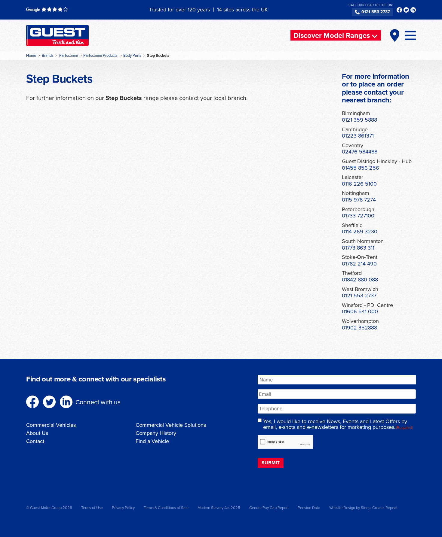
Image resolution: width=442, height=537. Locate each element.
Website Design (342, 507)
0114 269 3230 (359, 231)
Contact (35, 441)
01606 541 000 (360, 311)
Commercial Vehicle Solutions (171, 425)
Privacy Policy (123, 507)
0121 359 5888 (359, 119)
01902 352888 (359, 327)
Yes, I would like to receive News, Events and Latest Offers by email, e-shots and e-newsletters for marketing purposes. (338, 424)
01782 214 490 (359, 263)
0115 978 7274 (359, 199)
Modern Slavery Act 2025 (219, 507)
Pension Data (309, 507)
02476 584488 (359, 151)
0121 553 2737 (375, 12)
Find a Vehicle (152, 441)
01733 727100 (358, 215)
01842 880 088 (360, 279)
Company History (156, 433)
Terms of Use (92, 507)
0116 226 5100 (359, 183)
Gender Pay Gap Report (269, 507)
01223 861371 (358, 135)
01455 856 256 (360, 167)
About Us (37, 433)
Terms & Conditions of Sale (166, 507)
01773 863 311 (358, 247)
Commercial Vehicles (51, 425)
